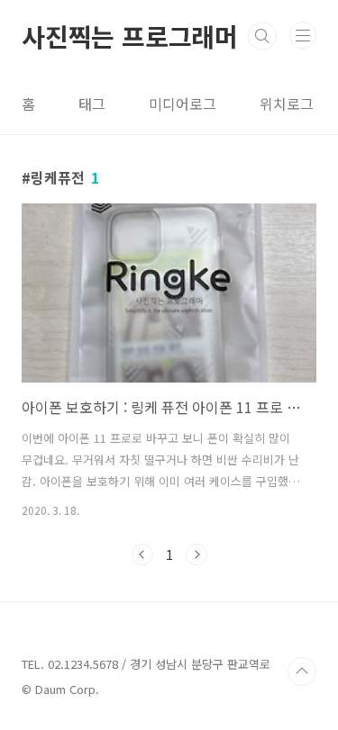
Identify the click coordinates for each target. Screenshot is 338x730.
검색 (262, 36)
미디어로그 (182, 103)
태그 (91, 103)
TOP (302, 671)
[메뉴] (302, 35)
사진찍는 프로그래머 (130, 36)
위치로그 (287, 103)
